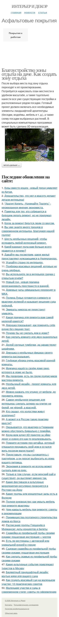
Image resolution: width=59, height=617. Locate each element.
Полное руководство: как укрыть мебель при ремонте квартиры (28, 503)
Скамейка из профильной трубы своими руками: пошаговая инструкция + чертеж (28, 535)
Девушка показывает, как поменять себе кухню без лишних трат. (28, 327)
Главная (16, 12)
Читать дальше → (11, 165)
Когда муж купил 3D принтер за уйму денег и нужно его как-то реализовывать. (26, 437)
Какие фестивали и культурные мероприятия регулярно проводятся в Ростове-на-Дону (25, 486)
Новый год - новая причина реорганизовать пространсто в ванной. (25, 284)
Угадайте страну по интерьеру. (24, 262)
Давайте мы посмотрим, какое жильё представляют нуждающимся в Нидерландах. (29, 256)
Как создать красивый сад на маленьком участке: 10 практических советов (28, 582)
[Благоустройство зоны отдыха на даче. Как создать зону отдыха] (29, 144)
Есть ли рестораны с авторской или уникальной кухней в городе (25, 543)
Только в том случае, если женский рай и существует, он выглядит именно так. (29, 476)
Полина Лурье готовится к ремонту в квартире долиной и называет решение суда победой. (29, 301)
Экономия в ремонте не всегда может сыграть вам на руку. (27, 468)
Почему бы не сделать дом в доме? (27, 333)
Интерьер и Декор (29, 6)
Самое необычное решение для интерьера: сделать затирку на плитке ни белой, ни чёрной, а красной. (26, 403)
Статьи (42, 12)
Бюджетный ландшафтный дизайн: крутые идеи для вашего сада (25, 574)
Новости (29, 12)
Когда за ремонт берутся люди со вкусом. (29, 223)
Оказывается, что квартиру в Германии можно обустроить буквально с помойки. (27, 429)
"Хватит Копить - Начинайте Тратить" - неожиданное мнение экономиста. (26, 205)
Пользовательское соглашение (26, 605)
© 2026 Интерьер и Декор (15, 600)
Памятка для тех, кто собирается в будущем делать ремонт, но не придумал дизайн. (26, 215)
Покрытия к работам (15, 35)
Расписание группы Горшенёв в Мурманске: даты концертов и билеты (25, 527)
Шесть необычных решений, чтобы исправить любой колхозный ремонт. (24, 241)
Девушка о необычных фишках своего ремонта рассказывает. (27, 354)
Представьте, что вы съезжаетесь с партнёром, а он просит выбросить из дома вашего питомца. (28, 458)
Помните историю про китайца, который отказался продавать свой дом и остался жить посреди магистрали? (28, 446)
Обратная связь (11, 613)
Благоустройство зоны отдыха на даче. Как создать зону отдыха (29, 73)
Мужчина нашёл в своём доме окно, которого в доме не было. (26, 370)
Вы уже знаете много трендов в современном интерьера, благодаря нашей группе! (28, 231)
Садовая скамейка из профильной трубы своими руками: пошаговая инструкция (29, 550)
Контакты (8, 605)
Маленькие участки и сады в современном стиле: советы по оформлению (29, 590)
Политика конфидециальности (17, 609)
